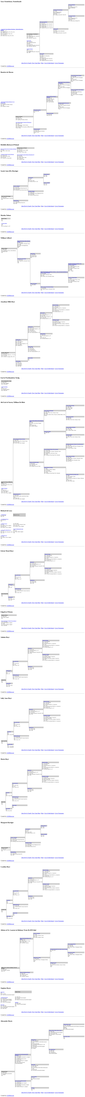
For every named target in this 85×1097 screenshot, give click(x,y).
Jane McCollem (10, 744)
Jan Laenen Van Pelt (71, 15)
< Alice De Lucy (3, 514)
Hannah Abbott (30, 346)
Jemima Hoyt (10, 597)
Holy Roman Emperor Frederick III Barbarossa (23, 122)
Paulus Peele (29, 40)
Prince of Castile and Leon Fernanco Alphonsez (8, 148)
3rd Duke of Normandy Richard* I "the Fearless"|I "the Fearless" (74, 264)
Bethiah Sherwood (18, 588)
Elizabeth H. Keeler (56, 319)
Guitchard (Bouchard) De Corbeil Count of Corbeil (58, 949)
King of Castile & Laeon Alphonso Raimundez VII (25, 154)
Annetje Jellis (55, 28)
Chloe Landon (18, 361)
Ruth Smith (33, 1064)
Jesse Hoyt (9, 731)
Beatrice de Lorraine (50, 113)
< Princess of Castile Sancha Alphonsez (7, 154)
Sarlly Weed (8, 808)
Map (42, 63)
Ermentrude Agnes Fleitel (21, 258)
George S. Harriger (16, 186)
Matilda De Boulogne (17, 494)
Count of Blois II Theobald (48, 410)
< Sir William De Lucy (4, 519)
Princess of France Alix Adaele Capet (72, 474)
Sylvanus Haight (4, 223)
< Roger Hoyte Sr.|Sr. (4, 997)
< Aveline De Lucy (4, 535)
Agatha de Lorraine (37, 129)
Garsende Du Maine (47, 431)
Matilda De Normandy (70, 416)
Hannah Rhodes (16, 200)
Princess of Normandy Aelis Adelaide (77, 89)
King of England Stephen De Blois (19, 439)
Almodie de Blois (69, 434)
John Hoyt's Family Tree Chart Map (30, 63)
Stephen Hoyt (10, 584)
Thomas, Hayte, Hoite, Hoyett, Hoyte (55, 1030)
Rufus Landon (30, 357)
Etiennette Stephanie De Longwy (63, 103)
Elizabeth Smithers (31, 191)
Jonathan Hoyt (30, 326)
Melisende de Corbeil (37, 957)
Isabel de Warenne (4, 488)
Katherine (16, 1002)
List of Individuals (49, 63)
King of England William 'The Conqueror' (51, 449)
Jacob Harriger (30, 177)
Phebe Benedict (42, 333)
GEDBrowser (10, 66)
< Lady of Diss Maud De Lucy (6, 530)
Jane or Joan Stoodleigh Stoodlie (20, 1080)
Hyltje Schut (42, 53)
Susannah (32, 1087)
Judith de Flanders (4, 386)
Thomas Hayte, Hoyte (67, 1024)
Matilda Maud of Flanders (48, 467)
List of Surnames (59, 63)
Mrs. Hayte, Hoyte (67, 1036)
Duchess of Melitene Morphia (25, 972)
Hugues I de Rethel (36, 933)
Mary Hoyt (2, 1004)
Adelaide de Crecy (53, 962)
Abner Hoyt (32, 562)
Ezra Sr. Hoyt (42, 312)
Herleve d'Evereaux (33, 283)
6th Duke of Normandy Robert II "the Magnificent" (74, 444)
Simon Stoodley (34, 1076)
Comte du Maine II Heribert (70, 427)
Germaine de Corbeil (71, 952)
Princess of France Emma (72, 277)
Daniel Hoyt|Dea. (47, 554)
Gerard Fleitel (32, 253)
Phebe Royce (32, 580)
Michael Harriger (46, 174)
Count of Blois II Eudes (70, 405)
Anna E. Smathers (47, 182)
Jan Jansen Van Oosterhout (57, 9)
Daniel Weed (14, 805)
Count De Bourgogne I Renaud (76, 75)
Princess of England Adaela (34, 462)
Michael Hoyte (33, 1039)
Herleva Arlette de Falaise (70, 456)
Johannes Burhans (30, 48)
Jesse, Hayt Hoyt (18, 575)
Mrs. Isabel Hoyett (52, 1049)
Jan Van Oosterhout (71, 4)
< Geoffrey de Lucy (4, 523)
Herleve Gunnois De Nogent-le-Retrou (47, 286)
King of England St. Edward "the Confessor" (8, 620)
